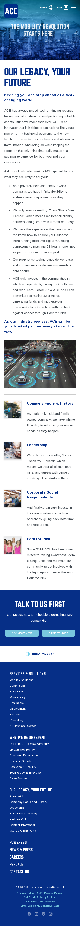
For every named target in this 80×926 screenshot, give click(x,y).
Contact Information (23, 825)
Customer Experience (24, 755)
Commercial (17, 685)
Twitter (43, 913)
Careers (17, 856)
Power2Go (18, 842)
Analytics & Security (23, 766)
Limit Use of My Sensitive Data (39, 905)
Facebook (29, 913)
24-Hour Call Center (23, 726)
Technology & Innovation (26, 772)
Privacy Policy (25, 893)
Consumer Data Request (39, 901)
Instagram (50, 913)
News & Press (21, 849)
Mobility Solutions (21, 680)
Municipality (17, 697)
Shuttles (15, 714)
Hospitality (17, 691)
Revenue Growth (20, 761)
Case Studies (58, 633)
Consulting (17, 720)
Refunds (17, 864)
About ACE (17, 796)
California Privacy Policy (39, 897)
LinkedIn (36, 913)
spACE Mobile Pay (22, 749)
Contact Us (19, 871)
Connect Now (22, 633)
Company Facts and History (28, 802)
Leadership (17, 807)
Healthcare (17, 703)
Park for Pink (18, 819)
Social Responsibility (24, 813)
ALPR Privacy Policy (49, 893)
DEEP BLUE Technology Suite (29, 743)
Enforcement (18, 708)
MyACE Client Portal (23, 830)
